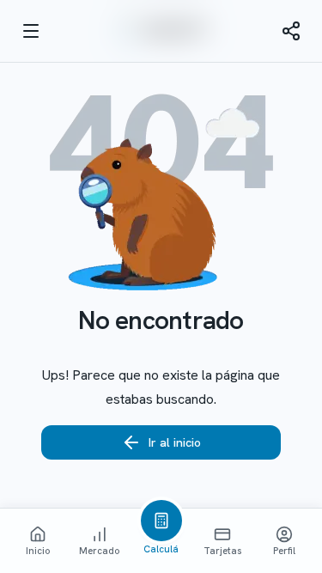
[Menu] (31, 31)
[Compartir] (291, 31)
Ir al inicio (175, 442)
